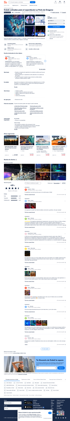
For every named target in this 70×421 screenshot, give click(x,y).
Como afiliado (59, 408)
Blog (51, 406)
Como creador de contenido (60, 406)
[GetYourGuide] (5, 2)
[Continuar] (45, 61)
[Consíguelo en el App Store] (28, 407)
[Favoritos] (55, 1)
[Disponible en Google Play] (28, 402)
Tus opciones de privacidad (37, 407)
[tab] (12, 379)
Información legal (36, 403)
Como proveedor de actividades (60, 403)
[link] (11, 146)
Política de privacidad (36, 405)
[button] (16, 12)
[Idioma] (60, 1)
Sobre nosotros (52, 403)
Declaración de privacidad (22, 374)
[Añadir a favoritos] (17, 137)
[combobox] (19, 2)
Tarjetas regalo (52, 411)
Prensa (52, 408)
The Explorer (53, 413)
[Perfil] (64, 1)
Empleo (52, 405)
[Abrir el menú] (65, 189)
